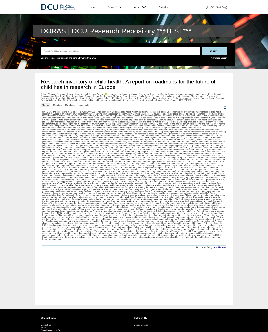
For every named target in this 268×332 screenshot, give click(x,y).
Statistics (163, 7)
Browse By (113, 7)
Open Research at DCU (51, 330)
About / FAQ (140, 7)
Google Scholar (141, 325)
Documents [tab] (84, 105)
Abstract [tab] (45, 105)
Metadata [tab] (57, 105)
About (43, 328)
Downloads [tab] (70, 105)
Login (206, 7)
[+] (225, 107)
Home (92, 7)
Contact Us (46, 325)
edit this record (220, 247)
